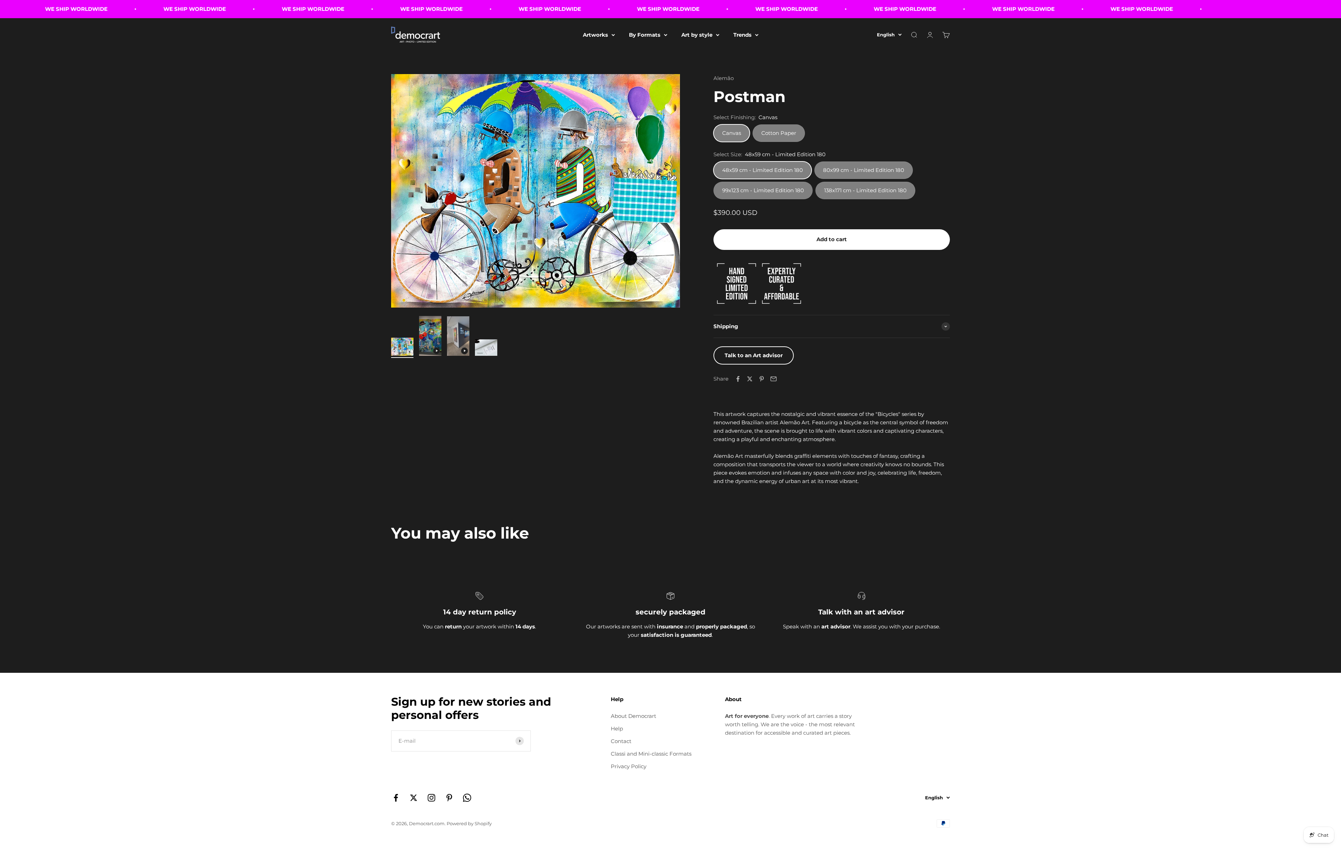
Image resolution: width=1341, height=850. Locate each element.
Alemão (723, 78)
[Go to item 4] (486, 348)
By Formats (644, 34)
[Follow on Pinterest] (449, 797)
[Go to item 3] (458, 337)
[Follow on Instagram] (431, 797)
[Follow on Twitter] (413, 797)
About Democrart (633, 716)
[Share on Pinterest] (762, 379)
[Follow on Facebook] (396, 797)
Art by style (696, 34)
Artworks (595, 34)
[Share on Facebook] (738, 379)
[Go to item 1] (402, 348)
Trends (742, 34)
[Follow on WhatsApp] (467, 797)
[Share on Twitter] (750, 379)
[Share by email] (773, 379)
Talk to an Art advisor (754, 355)
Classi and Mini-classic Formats (651, 753)
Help (617, 728)
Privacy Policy (628, 766)
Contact (621, 741)
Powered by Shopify (469, 823)
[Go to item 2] (430, 337)
